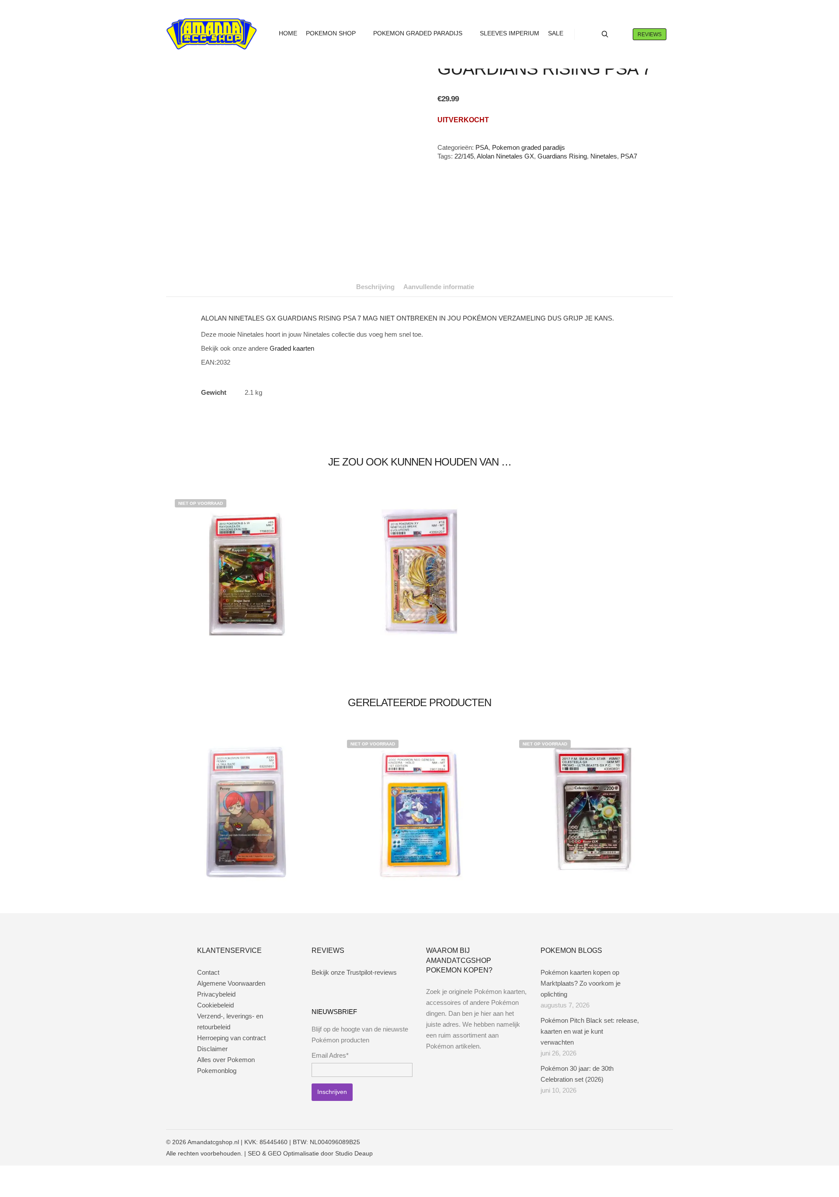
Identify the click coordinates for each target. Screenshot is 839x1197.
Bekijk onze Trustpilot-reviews (354, 972)
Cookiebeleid (215, 1005)
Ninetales (603, 156)
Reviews (650, 34)
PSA (482, 147)
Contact (208, 972)
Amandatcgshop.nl (213, 1141)
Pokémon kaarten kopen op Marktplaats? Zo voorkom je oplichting (581, 983)
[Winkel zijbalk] (589, 34)
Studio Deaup (354, 1153)
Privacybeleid (216, 994)
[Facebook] (628, 1142)
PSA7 (629, 156)
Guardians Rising (562, 156)
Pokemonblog (216, 1070)
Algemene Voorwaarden (231, 983)
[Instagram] (641, 1142)
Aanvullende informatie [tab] (438, 286)
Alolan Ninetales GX (505, 156)
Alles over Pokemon (226, 1059)
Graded (280, 348)
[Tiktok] (667, 1142)
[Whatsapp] (654, 1142)
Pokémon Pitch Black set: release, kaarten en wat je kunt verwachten (590, 1031)
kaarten (303, 348)
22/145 (464, 156)
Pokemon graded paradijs (528, 147)
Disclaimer (212, 1048)
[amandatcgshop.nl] (211, 34)
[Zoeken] (605, 34)
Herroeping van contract (231, 1038)
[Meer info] (620, 34)
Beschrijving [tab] (375, 286)
